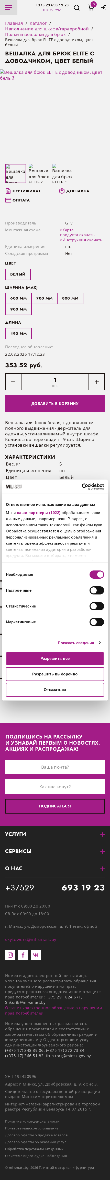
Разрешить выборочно (55, 674)
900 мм (18, 309)
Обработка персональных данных (34, 1149)
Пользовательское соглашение (32, 1128)
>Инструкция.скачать (81, 239)
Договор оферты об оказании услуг (35, 1142)
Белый (18, 274)
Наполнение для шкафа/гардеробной (47, 29)
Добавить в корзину (55, 403)
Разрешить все (55, 658)
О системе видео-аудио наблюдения (36, 1155)
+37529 (55, 888)
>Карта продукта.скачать (77, 232)
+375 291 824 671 (63, 996)
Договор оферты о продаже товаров (36, 1135)
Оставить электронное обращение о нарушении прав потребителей (53, 1010)
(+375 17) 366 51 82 (24, 1055)
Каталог (38, 23)
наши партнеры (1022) (39, 512)
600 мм (18, 298)
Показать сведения (76, 643)
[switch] (97, 590)
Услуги (15, 834)
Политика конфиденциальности (32, 1121)
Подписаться (55, 806)
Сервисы (18, 851)
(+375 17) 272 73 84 (65, 1050)
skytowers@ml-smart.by (31, 939)
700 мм (44, 298)
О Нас (14, 868)
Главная (14, 23)
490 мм (18, 333)
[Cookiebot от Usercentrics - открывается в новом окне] (81, 486)
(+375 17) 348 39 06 (24, 1050)
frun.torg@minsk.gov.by (68, 1055)
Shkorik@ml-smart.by (25, 1002)
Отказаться (55, 689)
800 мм (70, 298)
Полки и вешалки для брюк (35, 34)
